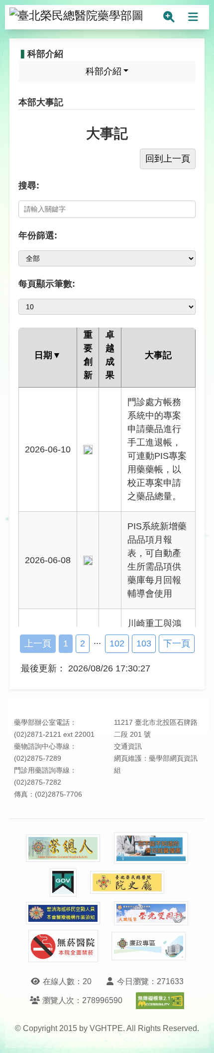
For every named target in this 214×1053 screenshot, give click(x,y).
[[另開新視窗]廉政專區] (148, 946)
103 (143, 643)
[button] (197, 1035)
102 (116, 643)
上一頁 (37, 643)
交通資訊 (128, 746)
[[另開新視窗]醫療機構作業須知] (63, 913)
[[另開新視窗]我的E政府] (63, 882)
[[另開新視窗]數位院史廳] (127, 882)
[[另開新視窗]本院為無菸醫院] (63, 946)
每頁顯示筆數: (46, 284)
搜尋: (28, 186)
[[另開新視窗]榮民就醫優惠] (151, 848)
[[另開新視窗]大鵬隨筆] (151, 913)
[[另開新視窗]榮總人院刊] (63, 848)
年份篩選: (37, 235)
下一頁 (176, 643)
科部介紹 (103, 71)
